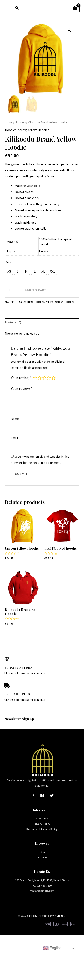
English (55, 948)
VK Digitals (59, 915)
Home (9, 122)
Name (16, 419)
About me (42, 818)
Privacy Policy (42, 824)
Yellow (22, 130)
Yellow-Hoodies (38, 130)
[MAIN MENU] (6, 7)
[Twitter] (52, 796)
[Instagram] (33, 796)
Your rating (21, 377)
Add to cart (35, 290)
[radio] (9, 271)
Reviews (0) (13, 322)
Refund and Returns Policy (42, 829)
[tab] (42, 322)
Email (15, 438)
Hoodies (20, 122)
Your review (21, 388)
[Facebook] (42, 796)
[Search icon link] (17, 8)
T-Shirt (42, 852)
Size (8, 262)
